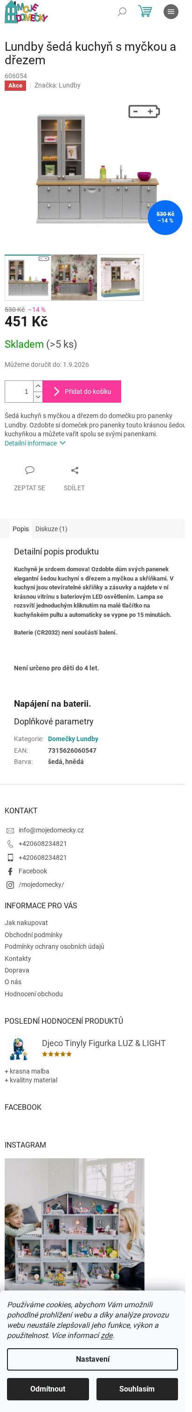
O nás (13, 982)
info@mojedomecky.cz (51, 830)
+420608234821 (43, 843)
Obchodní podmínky (33, 935)
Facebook (33, 871)
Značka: (57, 85)
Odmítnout (47, 1389)
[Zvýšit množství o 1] (37, 386)
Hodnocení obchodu (34, 994)
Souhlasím (137, 1389)
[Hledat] (122, 11)
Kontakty (18, 958)
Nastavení (93, 1359)
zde (106, 1335)
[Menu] (171, 11)
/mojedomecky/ (41, 884)
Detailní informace (31, 443)
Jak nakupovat (26, 922)
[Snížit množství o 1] (37, 397)
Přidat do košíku (88, 391)
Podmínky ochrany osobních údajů (54, 946)
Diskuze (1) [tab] (51, 529)
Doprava (17, 970)
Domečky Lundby (73, 739)
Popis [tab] (21, 529)
